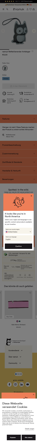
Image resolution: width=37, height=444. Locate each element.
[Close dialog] (33, 394)
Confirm (18, 246)
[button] (18, 231)
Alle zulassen (28, 437)
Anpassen (13, 437)
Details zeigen (29, 429)
